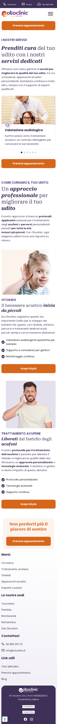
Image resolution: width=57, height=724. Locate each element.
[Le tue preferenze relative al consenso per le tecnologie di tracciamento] (4, 719)
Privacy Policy (28, 706)
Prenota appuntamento (16, 672)
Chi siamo (7, 563)
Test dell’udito (10, 666)
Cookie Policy (29, 712)
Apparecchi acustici (13, 581)
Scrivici (29, 4)
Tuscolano (7, 603)
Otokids (6, 575)
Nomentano (8, 622)
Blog (4, 679)
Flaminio (6, 609)
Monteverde (8, 616)
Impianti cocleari (11, 587)
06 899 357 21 (14, 644)
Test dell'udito (47, 4)
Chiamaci (11, 4)
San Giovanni (9, 628)
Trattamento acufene (14, 569)
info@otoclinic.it (15, 650)
